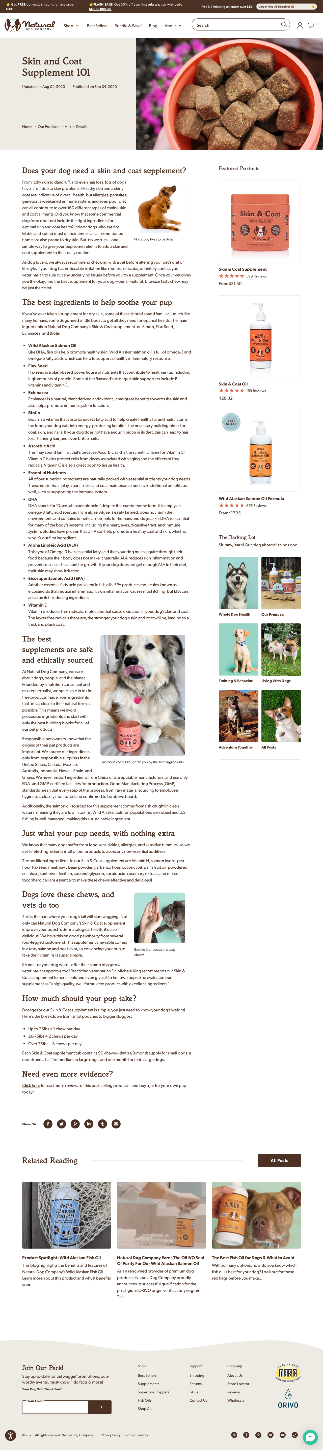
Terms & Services (136, 1435)
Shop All (145, 1408)
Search (203, 25)
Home (27, 126)
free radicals (72, 611)
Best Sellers (97, 25)
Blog (153, 25)
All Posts (279, 1160)
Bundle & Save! (128, 25)
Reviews (233, 1391)
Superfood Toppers (153, 1391)
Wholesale (236, 1400)
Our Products (48, 126)
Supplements (148, 1383)
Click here (31, 1085)
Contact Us (198, 1400)
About (170, 25)
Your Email (35, 1401)
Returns (196, 1383)
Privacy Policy (111, 1435)
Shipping (197, 1375)
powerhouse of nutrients (96, 372)
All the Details (76, 126)
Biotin (33, 419)
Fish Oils (144, 1400)
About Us (235, 1375)
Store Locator (238, 1383)
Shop (68, 25)
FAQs (194, 1391)
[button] (310, 1437)
